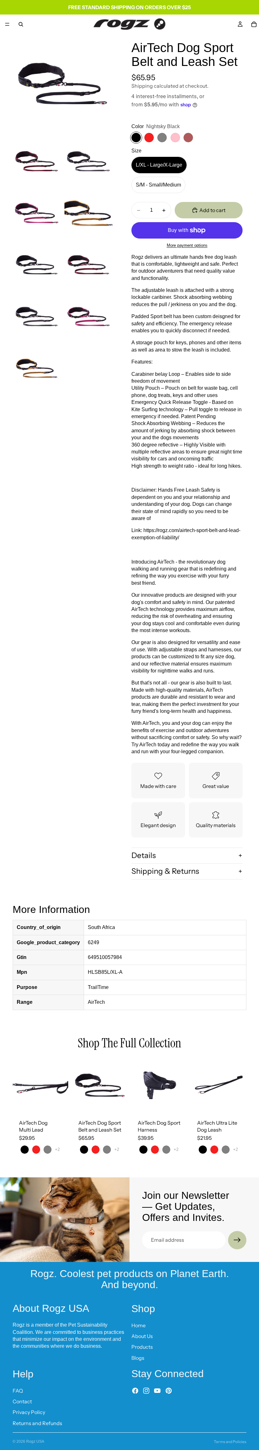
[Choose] (58, 1103)
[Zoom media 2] (37, 161)
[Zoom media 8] (37, 316)
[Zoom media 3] (88, 161)
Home (138, 1325)
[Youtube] (157, 1390)
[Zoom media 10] (37, 368)
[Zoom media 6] (37, 265)
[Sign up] (237, 1240)
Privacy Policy (29, 1412)
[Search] (21, 24)
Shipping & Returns (165, 871)
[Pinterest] (168, 1390)
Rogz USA (35, 1441)
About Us (142, 1336)
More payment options (187, 245)
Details (143, 855)
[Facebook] (135, 1390)
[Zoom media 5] (88, 213)
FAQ (18, 1391)
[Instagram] (146, 1390)
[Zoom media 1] (62, 83)
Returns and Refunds (37, 1423)
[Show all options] (57, 1149)
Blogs (137, 1358)
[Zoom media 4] (37, 213)
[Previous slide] (20, 1085)
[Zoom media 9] (88, 316)
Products (142, 1347)
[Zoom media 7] (88, 265)
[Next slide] (61, 1085)
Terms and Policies (230, 1441)
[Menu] (7, 24)
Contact (22, 1401)
